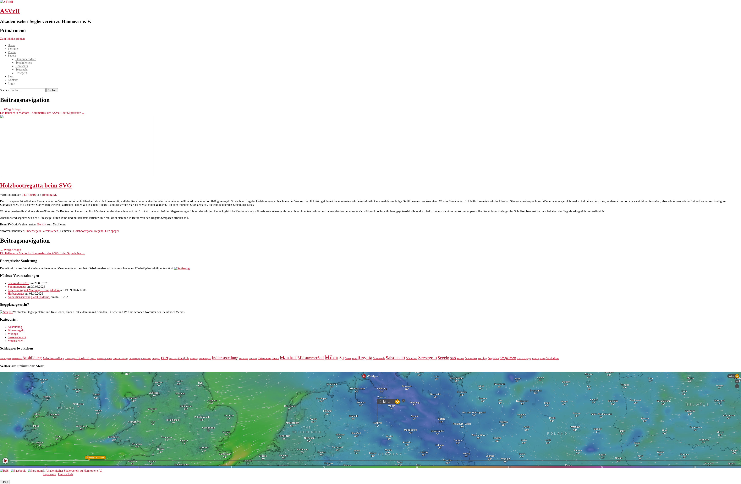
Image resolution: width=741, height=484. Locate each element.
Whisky (535, 358)
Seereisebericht (17, 337)
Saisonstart (395, 357)
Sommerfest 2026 (18, 283)
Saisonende (379, 358)
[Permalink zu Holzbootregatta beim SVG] (77, 176)
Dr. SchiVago (134, 358)
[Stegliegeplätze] (6, 312)
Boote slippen (86, 358)
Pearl (354, 358)
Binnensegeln (32, 231)
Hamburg (194, 358)
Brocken (101, 358)
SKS (453, 358)
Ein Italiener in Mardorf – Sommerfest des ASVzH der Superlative (42, 112)
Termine (13, 48)
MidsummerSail (311, 357)
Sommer (460, 358)
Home (11, 45)
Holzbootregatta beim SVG (36, 185)
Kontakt (13, 80)
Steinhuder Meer (25, 59)
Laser (275, 358)
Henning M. (49, 194)
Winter (543, 358)
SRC (480, 358)
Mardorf (288, 357)
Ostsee (348, 358)
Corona (108, 358)
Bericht (41, 224)
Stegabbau (493, 358)
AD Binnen (17, 358)
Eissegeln (21, 73)
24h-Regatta (5, 358)
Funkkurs (173, 358)
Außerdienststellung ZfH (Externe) (29, 297)
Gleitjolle (183, 358)
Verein (12, 52)
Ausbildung (15, 327)
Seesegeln (21, 69)
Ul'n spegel (112, 231)
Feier (164, 358)
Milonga (13, 333)
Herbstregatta (16, 293)
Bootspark (21, 66)
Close (5, 482)
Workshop (552, 358)
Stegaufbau (508, 358)
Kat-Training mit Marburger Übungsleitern (34, 290)
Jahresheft (243, 358)
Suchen (4, 90)
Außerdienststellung (53, 358)
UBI (519, 358)
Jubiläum (253, 358)
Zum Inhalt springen (12, 38)
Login (11, 83)
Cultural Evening (120, 358)
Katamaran (264, 358)
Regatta (98, 231)
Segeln (12, 55)
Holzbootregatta (83, 231)
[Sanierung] (182, 268)
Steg (10, 76)
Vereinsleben (50, 231)
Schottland (411, 358)
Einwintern (146, 358)
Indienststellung (225, 357)
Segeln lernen (23, 62)
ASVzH (10, 11)
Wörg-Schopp (10, 109)
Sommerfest (471, 358)
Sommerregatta (17, 286)
